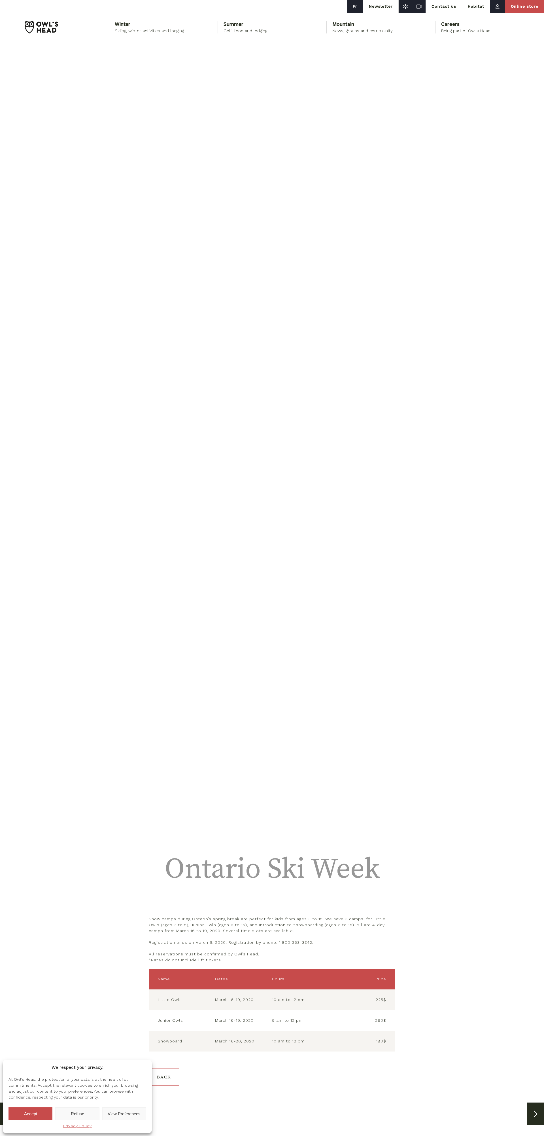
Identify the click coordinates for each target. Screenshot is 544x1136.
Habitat (476, 6)
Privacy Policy (77, 1126)
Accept (30, 1113)
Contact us (444, 6)
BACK (164, 1077)
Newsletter (381, 6)
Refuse (77, 1113)
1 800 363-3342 (295, 942)
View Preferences (124, 1113)
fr (355, 6)
